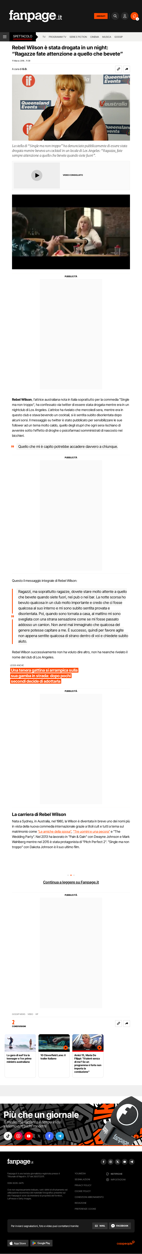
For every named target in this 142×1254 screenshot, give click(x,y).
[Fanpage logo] (31, 16)
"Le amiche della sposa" (54, 831)
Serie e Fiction (78, 36)
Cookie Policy (83, 1191)
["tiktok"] (8, 1136)
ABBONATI (101, 16)
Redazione (81, 1203)
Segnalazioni (82, 1179)
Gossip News (18, 1014)
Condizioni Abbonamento (89, 1197)
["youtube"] (28, 1136)
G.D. (24, 68)
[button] (126, 69)
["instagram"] (18, 1136)
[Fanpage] (20, 1162)
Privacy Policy (83, 1185)
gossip (118, 36)
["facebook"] (49, 1136)
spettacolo (22, 36)
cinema (94, 36)
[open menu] (4, 36)
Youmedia (80, 1173)
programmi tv (57, 36)
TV (44, 36)
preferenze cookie (85, 1208)
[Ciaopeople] (126, 1244)
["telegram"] (59, 1136)
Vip (36, 1014)
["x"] (39, 1136)
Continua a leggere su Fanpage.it (71, 882)
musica (106, 36)
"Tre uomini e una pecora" (91, 831)
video (30, 1014)
